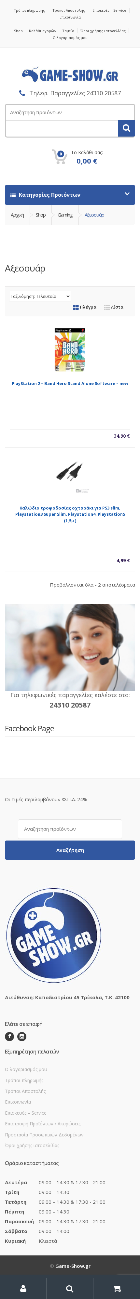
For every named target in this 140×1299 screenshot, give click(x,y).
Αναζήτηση (70, 850)
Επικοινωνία (70, 17)
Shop (18, 30)
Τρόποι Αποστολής (68, 10)
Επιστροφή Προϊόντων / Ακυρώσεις (42, 1123)
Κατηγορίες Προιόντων (49, 194)
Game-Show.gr (73, 1266)
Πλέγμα (87, 307)
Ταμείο (68, 30)
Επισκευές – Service (109, 10)
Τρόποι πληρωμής (29, 10)
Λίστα (116, 307)
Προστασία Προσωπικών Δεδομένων (44, 1135)
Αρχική (17, 214)
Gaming (65, 214)
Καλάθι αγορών (42, 30)
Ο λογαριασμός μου (70, 37)
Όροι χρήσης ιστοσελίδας (103, 30)
